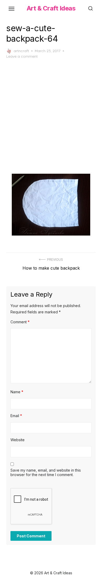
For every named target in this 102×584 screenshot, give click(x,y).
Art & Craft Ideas (51, 8)
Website (17, 440)
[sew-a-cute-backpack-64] (51, 204)
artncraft (21, 50)
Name (16, 392)
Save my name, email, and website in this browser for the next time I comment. (45, 472)
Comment (20, 322)
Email (16, 415)
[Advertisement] (51, 116)
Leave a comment (22, 56)
